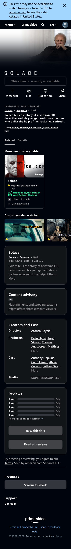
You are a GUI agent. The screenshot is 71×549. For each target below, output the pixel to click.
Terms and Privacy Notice (23, 526)
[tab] (10, 140)
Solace (24, 166)
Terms (9, 463)
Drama (8, 110)
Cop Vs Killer (24, 230)
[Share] (62, 90)
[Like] (29, 90)
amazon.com (17, 12)
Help (34, 531)
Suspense (21, 110)
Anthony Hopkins (19, 127)
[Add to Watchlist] (12, 90)
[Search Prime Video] (43, 25)
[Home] (29, 24)
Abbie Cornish (50, 127)
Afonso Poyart (40, 331)
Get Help (10, 503)
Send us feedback (50, 526)
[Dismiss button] (64, 5)
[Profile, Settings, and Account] (65, 25)
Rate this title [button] (35, 430)
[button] (26, 419)
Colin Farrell (35, 127)
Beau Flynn (38, 338)
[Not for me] (45, 90)
